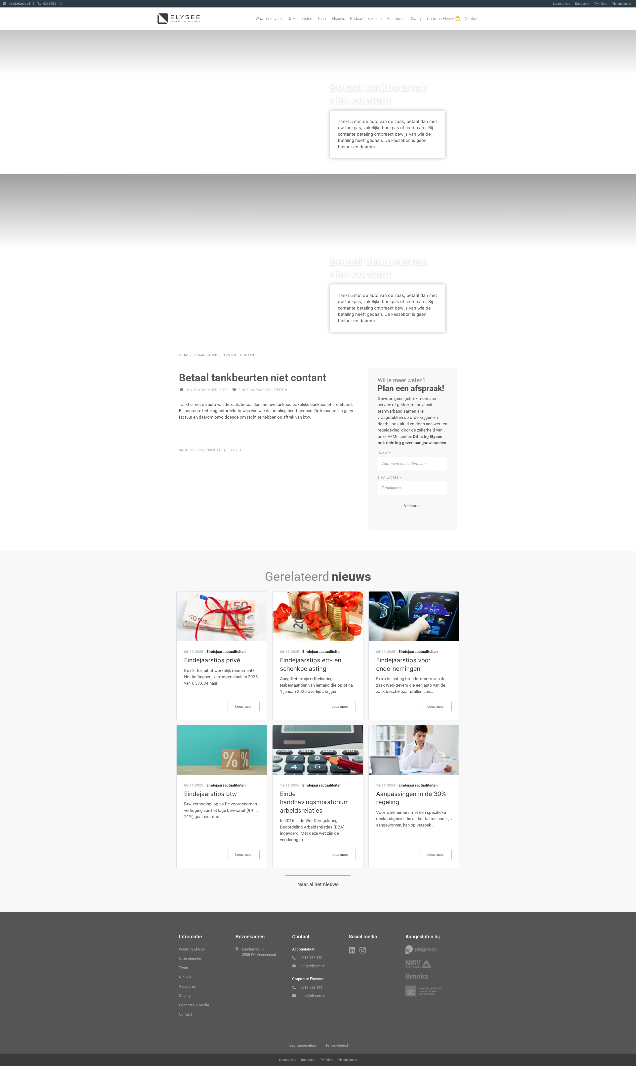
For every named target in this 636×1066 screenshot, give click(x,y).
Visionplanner (621, 3)
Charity (415, 18)
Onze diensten (299, 18)
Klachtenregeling (302, 1045)
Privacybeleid (337, 1045)
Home (184, 355)
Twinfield (600, 3)
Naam (383, 453)
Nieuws (338, 18)
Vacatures (395, 18)
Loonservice (561, 3)
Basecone (582, 3)
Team (322, 18)
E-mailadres (389, 477)
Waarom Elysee (268, 18)
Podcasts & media (366, 18)
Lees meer (243, 707)
